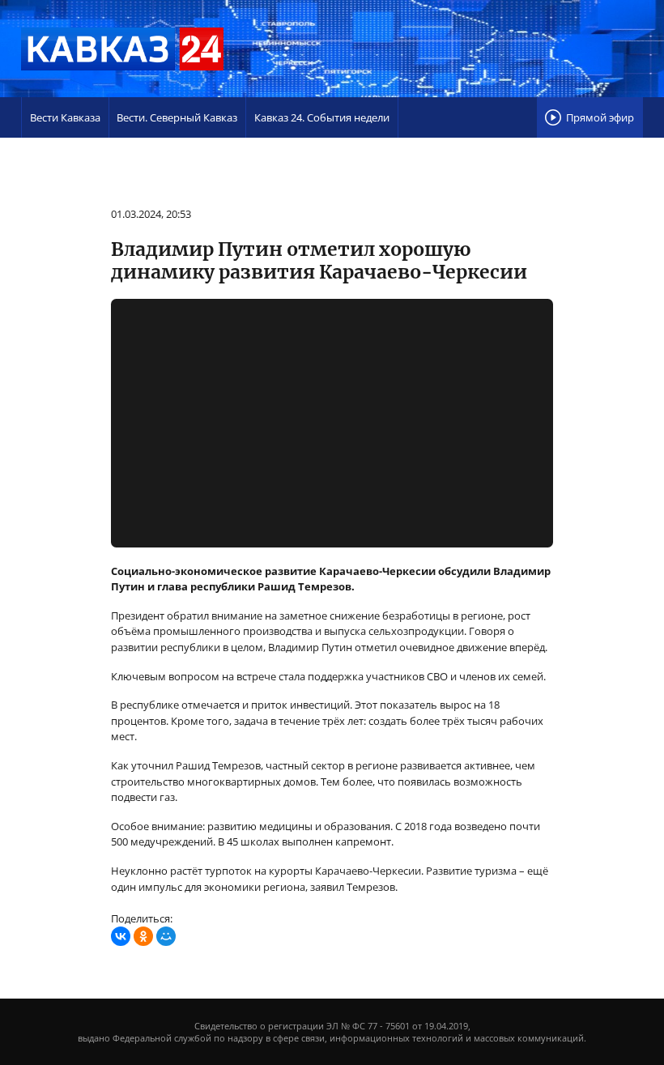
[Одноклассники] (143, 936)
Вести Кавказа (65, 117)
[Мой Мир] (166, 936)
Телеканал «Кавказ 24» (122, 48)
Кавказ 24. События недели (321, 117)
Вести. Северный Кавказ (177, 117)
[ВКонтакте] (120, 936)
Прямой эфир (600, 117)
